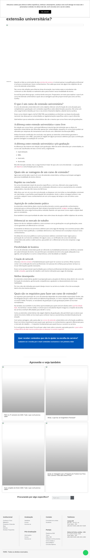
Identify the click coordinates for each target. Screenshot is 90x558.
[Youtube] (82, 552)
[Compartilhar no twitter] (8, 88)
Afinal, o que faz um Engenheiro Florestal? (61, 418)
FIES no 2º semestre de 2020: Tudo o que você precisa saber (22, 415)
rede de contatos (26, 262)
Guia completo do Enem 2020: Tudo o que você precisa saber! (22, 488)
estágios (64, 208)
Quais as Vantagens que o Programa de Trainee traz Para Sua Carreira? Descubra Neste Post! (66, 474)
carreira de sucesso (46, 82)
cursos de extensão (49, 320)
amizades (22, 271)
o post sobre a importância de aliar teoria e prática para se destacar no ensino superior (48, 328)
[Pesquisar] (72, 498)
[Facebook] (75, 552)
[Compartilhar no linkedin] (8, 92)
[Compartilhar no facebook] (8, 85)
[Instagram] (79, 552)
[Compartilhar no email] (8, 96)
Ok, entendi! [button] (45, 12)
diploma (19, 167)
